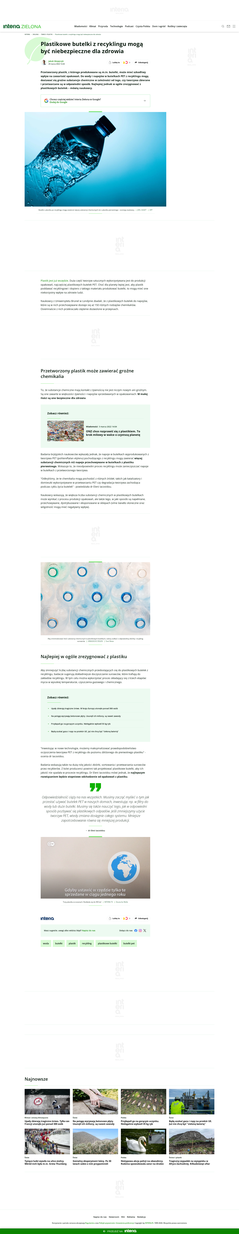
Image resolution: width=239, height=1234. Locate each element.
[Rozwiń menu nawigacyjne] (234, 26)
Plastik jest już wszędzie (54, 280)
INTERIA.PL (149, 1223)
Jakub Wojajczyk (56, 61)
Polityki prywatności (107, 1223)
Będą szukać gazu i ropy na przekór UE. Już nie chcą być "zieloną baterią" (84, 731)
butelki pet (129, 943)
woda (46, 943)
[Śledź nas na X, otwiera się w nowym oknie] (144, 930)
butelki (58, 943)
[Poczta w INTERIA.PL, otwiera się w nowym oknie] (228, 26)
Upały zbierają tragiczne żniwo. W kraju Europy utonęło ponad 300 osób (84, 708)
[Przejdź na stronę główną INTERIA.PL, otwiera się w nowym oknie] (11, 26)
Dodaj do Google (73, 102)
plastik (72, 943)
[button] (80, 26)
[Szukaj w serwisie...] (223, 26)
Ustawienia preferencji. (125, 1223)
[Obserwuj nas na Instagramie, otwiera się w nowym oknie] (140, 930)
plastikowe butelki (107, 943)
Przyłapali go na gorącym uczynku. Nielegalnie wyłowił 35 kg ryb (81, 723)
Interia (27, 34)
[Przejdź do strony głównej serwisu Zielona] (31, 26)
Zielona (36, 34)
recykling (87, 943)
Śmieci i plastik (46, 34)
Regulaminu (90, 1223)
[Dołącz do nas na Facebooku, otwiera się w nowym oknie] (136, 930)
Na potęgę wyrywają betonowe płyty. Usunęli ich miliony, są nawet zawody (86, 716)
